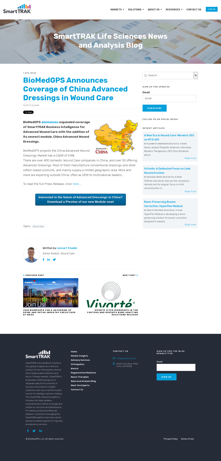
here (76, 184)
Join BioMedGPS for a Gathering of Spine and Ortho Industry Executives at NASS (49, 312)
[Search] (196, 75)
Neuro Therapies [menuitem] (80, 377)
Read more (190, 158)
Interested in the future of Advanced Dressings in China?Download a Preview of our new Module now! (81, 199)
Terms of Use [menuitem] (187, 439)
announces (50, 122)
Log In (211, 9)
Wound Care (38, 226)
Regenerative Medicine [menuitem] (81, 372)
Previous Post (34, 275)
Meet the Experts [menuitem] (80, 385)
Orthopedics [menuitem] (77, 364)
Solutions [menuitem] (134, 9)
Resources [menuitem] (173, 9)
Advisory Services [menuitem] (80, 360)
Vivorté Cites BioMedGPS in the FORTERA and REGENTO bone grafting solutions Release (112, 312)
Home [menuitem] (74, 351)
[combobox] (168, 75)
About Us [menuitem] (154, 9)
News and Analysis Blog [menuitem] (81, 381)
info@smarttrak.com (126, 358)
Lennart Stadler (67, 248)
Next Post (129, 275)
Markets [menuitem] (116, 9)
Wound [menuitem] (74, 368)
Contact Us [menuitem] (193, 9)
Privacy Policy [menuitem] (171, 439)
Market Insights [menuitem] (79, 356)
